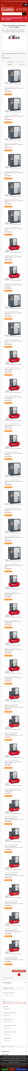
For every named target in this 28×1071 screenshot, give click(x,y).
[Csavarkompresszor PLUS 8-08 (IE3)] (14, 105)
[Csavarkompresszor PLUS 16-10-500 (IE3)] (14, 778)
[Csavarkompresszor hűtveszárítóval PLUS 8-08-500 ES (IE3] (14, 862)
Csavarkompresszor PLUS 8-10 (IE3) (13, 89)
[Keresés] (24, 13)
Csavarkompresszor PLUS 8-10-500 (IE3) (14, 454)
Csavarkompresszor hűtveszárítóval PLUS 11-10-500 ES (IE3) (13, 960)
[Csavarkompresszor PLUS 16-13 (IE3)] (14, 554)
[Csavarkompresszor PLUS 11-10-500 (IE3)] (14, 610)
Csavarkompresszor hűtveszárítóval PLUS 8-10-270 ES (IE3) (13, 735)
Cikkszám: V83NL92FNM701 (11, 592)
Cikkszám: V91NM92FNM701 (11, 395)
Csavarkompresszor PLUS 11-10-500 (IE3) (13, 622)
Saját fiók (4, 1055)
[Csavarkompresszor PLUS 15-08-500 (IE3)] (14, 638)
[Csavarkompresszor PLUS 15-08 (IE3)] (14, 301)
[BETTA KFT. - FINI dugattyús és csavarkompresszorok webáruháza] (7, 9)
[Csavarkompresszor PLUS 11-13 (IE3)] (14, 217)
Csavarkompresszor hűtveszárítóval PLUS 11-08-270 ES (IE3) (14, 819)
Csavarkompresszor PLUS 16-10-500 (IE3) (13, 790)
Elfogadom (5, 1069)
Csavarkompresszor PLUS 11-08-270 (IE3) (13, 369)
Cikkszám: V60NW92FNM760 (11, 564)
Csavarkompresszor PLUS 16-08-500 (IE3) (13, 762)
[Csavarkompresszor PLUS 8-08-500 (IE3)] (14, 413)
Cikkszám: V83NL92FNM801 (11, 929)
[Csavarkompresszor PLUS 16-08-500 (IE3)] (14, 750)
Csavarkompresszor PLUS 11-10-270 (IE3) (13, 397)
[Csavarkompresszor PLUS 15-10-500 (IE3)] (14, 666)
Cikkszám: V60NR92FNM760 (11, 480)
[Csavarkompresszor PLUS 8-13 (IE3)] (14, 133)
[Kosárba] (5, 83)
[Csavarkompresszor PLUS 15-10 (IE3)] (14, 329)
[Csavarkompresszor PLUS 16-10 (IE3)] (14, 526)
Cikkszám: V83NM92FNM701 (11, 620)
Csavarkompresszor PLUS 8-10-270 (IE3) (14, 285)
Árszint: (5, 1001)
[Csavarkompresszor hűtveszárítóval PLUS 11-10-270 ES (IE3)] (14, 834)
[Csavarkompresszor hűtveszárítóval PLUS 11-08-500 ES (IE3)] (14, 918)
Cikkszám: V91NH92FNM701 (11, 283)
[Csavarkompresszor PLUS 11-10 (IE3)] (14, 189)
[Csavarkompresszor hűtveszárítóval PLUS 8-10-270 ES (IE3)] (14, 722)
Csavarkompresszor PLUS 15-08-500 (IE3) (13, 650)
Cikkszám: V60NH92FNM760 (11, 87)
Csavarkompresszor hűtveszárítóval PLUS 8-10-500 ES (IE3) (13, 904)
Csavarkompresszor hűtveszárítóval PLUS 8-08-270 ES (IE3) (13, 707)
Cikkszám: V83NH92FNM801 (11, 901)
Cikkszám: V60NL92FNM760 (11, 171)
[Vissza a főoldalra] (3, 30)
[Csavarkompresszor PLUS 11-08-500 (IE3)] (14, 582)
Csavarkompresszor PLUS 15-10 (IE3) (13, 341)
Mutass (10, 64)
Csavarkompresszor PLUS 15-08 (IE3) (13, 313)
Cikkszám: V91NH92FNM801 (11, 732)
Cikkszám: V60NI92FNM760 (11, 143)
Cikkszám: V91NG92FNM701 (11, 255)
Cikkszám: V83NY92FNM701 (11, 788)
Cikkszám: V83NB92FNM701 (11, 760)
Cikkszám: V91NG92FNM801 (11, 704)
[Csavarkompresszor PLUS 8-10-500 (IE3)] (14, 441)
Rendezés (10, 61)
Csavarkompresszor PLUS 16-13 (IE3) (13, 566)
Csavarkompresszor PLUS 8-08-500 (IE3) (13, 425)
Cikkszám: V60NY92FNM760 (11, 536)
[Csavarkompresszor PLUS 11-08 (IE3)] (14, 161)
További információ (21, 1069)
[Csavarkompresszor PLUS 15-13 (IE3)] (14, 469)
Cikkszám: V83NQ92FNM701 (11, 676)
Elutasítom (12, 1069)
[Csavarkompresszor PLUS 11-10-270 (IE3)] (14, 385)
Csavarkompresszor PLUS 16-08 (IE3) (13, 510)
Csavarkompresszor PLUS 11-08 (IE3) (13, 173)
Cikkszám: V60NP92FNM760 (11, 311)
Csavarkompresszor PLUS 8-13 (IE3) (13, 145)
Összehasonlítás (9, 83)
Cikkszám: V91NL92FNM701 (11, 367)
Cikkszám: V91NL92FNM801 (11, 816)
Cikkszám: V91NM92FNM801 (11, 845)
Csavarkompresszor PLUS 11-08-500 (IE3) (13, 594)
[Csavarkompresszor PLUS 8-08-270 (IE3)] (14, 245)
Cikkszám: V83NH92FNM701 (11, 452)
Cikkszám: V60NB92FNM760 (11, 508)
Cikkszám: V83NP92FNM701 (11, 648)
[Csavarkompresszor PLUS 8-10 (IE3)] (14, 76)
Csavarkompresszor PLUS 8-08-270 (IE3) (13, 257)
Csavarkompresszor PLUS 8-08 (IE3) (13, 117)
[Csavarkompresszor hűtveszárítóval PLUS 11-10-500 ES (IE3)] (14, 947)
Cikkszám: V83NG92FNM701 (11, 424)
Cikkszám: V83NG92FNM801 (11, 873)
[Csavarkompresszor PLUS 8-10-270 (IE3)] (14, 273)
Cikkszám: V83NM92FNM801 (11, 957)
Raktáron (8, 995)
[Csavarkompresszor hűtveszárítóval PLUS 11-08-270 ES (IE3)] (14, 806)
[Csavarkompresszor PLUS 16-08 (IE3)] (14, 497)
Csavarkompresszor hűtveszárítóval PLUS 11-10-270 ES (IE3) (13, 847)
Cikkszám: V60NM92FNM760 (11, 199)
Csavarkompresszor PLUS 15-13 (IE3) (13, 482)
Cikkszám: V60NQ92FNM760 (11, 339)
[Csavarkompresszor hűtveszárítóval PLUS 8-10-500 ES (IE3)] (14, 890)
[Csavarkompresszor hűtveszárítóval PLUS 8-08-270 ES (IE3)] (14, 694)
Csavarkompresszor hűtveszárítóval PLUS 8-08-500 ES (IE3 (13, 876)
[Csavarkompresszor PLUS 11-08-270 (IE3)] (14, 357)
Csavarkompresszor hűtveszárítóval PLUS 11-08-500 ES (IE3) (12, 932)
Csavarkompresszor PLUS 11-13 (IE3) (13, 229)
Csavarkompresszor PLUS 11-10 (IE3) (13, 201)
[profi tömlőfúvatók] (7, 1046)
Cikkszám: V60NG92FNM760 (11, 115)
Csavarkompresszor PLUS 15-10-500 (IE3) (13, 678)
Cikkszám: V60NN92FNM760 (11, 227)
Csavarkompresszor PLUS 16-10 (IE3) (13, 538)
